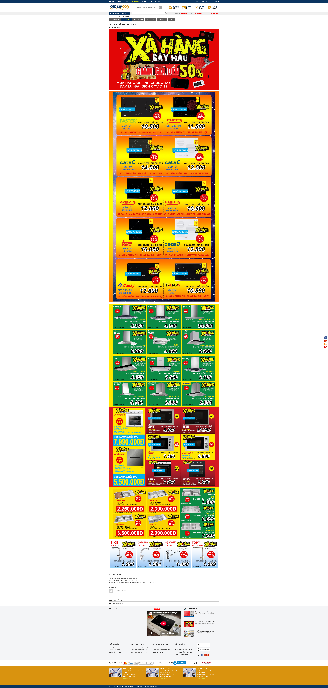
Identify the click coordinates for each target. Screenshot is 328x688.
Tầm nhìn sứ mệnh (114, 649)
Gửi (160, 7)
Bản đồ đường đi (127, 678)
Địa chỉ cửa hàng (155, 1)
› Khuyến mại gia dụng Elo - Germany (123, 580)
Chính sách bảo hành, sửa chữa (161, 649)
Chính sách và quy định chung (139, 647)
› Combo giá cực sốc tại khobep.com (123, 578)
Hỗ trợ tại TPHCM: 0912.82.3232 (184, 647)
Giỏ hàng (216, 1)
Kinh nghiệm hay (115, 19)
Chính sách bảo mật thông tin (139, 652)
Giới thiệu (112, 1)
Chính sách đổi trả (158, 652)
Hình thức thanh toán (159, 647)
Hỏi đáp (144, 1)
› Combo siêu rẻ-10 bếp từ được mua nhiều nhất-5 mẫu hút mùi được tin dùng (132, 582)
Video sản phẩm (150, 19)
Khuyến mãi (135, 1)
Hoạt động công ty (138, 19)
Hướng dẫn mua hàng (201, 1)
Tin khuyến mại (126, 19)
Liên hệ (165, 1)
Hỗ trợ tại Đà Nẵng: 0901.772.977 (184, 652)
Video (127, 1)
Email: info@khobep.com (181, 654)
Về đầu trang (203, 645)
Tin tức (120, 1)
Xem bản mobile (204, 649)
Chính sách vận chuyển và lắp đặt (140, 649)
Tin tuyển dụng (161, 19)
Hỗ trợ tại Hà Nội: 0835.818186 (183, 649)
